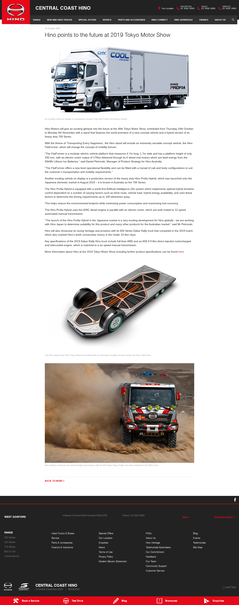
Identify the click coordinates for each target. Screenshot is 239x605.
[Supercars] (23, 587)
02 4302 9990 (187, 8)
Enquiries (103, 542)
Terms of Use (106, 552)
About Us (220, 19)
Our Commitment (155, 552)
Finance (203, 19)
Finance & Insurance (62, 547)
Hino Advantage (183, 19)
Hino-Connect (159, 19)
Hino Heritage (153, 542)
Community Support (156, 566)
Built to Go (9, 551)
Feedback (151, 556)
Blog (195, 533)
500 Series (9, 542)
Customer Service (155, 570)
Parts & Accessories (62, 542)
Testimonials (199, 542)
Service (107, 19)
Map (185, 517)
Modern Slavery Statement (113, 561)
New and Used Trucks (59, 19)
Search (233, 19)
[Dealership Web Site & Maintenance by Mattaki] (229, 587)
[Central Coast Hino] (16, 12)
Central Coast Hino (63, 8)
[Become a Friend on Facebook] (235, 500)
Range (37, 19)
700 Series (9, 546)
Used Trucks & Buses (63, 533)
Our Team (151, 561)
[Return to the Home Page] (8, 587)
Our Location (167, 8)
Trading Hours (223, 517)
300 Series (9, 537)
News (102, 547)
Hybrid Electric (11, 556)
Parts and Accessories (131, 19)
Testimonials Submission (158, 547)
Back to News (54, 481)
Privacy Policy (106, 556)
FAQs (148, 533)
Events (196, 538)
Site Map (197, 547)
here (181, 251)
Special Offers (87, 19)
